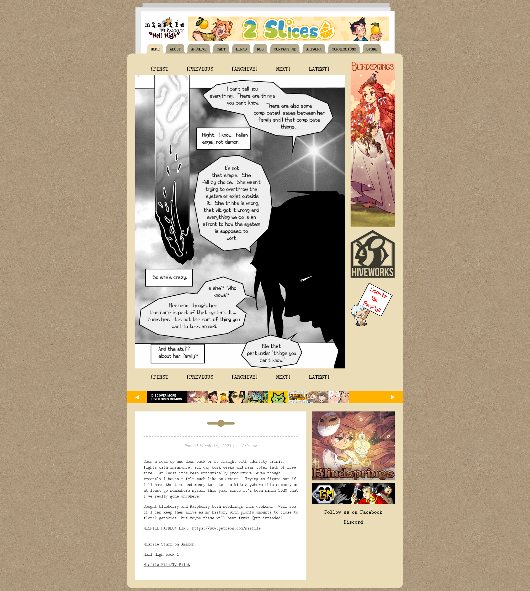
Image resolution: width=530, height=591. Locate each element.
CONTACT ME (285, 49)
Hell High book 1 (161, 554)
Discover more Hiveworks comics (166, 397)
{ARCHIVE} (244, 68)
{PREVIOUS (199, 68)
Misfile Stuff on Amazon (169, 544)
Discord (353, 521)
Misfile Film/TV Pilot (167, 564)
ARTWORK (314, 49)
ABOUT (175, 49)
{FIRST (159, 68)
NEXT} (283, 68)
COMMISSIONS (344, 49)
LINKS (241, 49)
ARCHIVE (198, 49)
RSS (260, 49)
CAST (221, 49)
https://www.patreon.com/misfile (226, 528)
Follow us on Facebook (353, 511)
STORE (371, 49)
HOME (155, 49)
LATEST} (319, 68)
